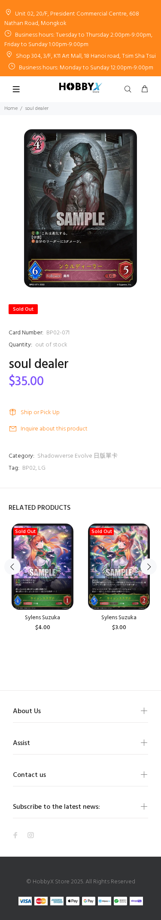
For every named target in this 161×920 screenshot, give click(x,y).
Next (148, 566)
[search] (130, 89)
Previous (12, 566)
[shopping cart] (144, 89)
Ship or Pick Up (40, 413)
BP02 (29, 468)
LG (42, 468)
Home (11, 108)
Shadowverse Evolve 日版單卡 (77, 456)
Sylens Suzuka (42, 618)
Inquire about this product (54, 429)
